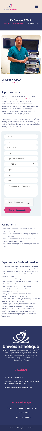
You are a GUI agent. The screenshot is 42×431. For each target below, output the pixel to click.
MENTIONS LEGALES (23, 417)
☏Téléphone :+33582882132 (13, 377)
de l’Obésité (27, 99)
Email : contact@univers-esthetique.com (19, 388)
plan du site (24, 412)
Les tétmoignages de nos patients (23, 408)
